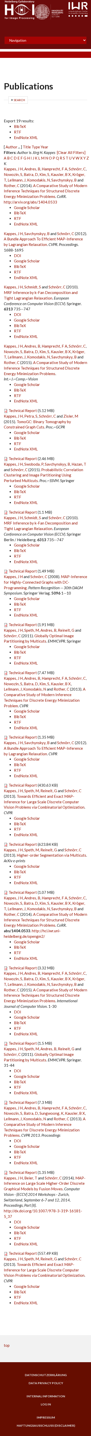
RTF (17, 132)
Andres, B (32, 169)
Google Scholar (27, 207)
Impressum (46, 1417)
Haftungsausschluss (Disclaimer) (46, 1425)
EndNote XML (26, 137)
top (7, 1345)
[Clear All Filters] (71, 152)
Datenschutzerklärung (46, 1375)
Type (36, 147)
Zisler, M (70, 416)
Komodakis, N (38, 180)
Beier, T (30, 1178)
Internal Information (46, 1396)
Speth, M (31, 630)
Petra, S (30, 416)
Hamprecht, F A (54, 169)
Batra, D (31, 174)
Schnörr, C (77, 169)
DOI (17, 255)
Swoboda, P (33, 464)
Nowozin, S (13, 174)
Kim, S (44, 174)
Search (19, 100)
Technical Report (23, 410)
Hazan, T (79, 464)
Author (11, 147)
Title (27, 147)
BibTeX (20, 126)
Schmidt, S (32, 287)
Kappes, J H (13, 169)
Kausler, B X (61, 174)
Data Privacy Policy (46, 1383)
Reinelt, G (66, 630)
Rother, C (11, 185)
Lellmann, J (17, 180)
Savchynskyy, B (64, 180)
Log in (46, 1404)
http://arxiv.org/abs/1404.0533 (30, 202)
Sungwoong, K (51, 1113)
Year (44, 147)
